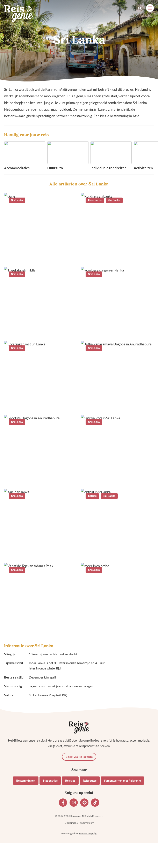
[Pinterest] (84, 802)
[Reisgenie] (18, 13)
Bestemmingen (25, 780)
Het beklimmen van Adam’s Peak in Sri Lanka (37, 624)
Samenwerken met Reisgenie (122, 780)
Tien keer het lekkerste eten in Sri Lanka (116, 550)
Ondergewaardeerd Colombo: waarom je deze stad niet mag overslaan (116, 621)
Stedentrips (50, 780)
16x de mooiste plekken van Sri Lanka (37, 254)
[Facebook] (63, 802)
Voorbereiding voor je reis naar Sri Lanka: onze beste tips (117, 328)
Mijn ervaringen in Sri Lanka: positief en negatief (38, 402)
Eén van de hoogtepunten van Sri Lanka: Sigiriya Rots (116, 476)
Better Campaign (88, 833)
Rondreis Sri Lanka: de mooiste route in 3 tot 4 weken (117, 254)
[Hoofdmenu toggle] (150, 8)
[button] (140, 8)
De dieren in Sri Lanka (31, 553)
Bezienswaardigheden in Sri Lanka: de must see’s (37, 476)
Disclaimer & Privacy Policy (79, 822)
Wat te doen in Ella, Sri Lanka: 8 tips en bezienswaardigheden (39, 326)
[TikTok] (95, 802)
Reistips (70, 780)
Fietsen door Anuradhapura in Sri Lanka (116, 402)
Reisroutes (89, 780)
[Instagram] (74, 802)
